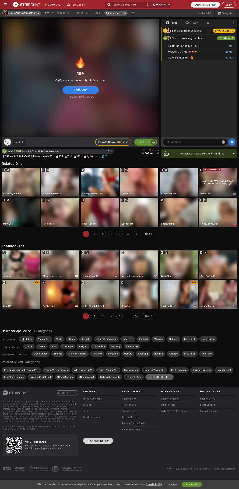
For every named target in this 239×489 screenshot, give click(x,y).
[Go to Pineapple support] (55, 469)
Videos (64, 13)
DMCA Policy (128, 411)
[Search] (148, 4)
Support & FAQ (207, 399)
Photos (82, 13)
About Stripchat (94, 399)
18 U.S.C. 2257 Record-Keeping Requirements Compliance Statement (201, 469)
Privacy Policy (129, 399)
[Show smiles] (223, 142)
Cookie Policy (154, 484)
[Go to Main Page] (26, 4)
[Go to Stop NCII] (72, 469)
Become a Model (169, 399)
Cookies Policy (130, 417)
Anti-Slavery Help (131, 429)
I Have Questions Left (98, 440)
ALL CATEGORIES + (159, 377)
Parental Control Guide (133, 423)
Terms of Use (129, 405)
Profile (49, 13)
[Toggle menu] (5, 4)
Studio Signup (168, 405)
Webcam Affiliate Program (174, 411)
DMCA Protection (209, 411)
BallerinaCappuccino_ (17, 331)
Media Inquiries (94, 417)
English (64, 393)
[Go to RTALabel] (7, 469)
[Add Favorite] (7, 142)
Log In (229, 5)
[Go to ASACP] (20, 469)
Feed (97, 13)
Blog (89, 405)
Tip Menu (225, 38)
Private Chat (223, 30)
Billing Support (207, 405)
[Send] (232, 142)
